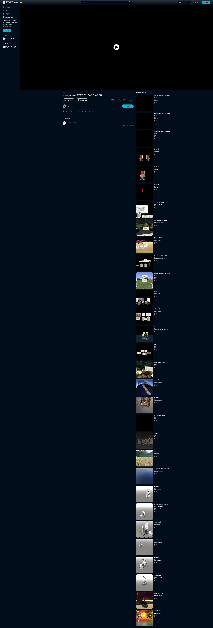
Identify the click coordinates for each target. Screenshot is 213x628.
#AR (64, 92)
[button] (112, 100)
